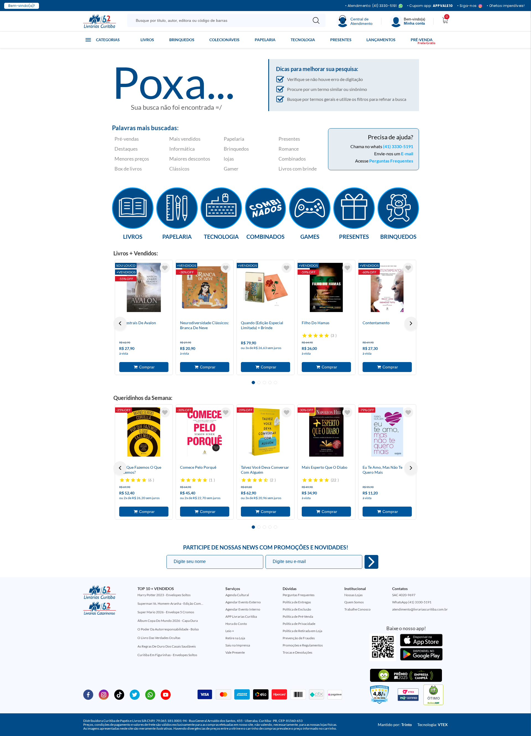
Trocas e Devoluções (297, 652)
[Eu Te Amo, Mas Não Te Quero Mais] (387, 432)
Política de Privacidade (299, 624)
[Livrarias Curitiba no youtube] (166, 694)
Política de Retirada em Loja (302, 631)
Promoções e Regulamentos (303, 645)
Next (411, 323)
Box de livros (128, 169)
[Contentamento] (387, 287)
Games (309, 236)
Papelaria (265, 39)
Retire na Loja (235, 638)
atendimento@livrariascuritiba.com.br (420, 609)
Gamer (231, 169)
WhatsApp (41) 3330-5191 (411, 602)
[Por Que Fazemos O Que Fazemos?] (143, 432)
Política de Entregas (297, 602)
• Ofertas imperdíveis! (506, 5)
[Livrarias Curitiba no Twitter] (135, 694)
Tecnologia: (432, 724)
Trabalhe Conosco (357, 609)
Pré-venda (422, 39)
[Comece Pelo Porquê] (204, 432)
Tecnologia (303, 39)
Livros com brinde (297, 169)
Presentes (341, 39)
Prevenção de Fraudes (299, 638)
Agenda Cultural (237, 595)
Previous (120, 323)
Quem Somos (354, 602)
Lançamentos (380, 39)
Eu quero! (371, 562)
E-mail (407, 153)
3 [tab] (264, 382)
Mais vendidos (185, 139)
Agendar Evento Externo (243, 602)
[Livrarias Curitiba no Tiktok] (119, 694)
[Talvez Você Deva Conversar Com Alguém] (265, 432)
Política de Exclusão (297, 609)
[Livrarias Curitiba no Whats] (150, 694)
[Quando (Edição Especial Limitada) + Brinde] (265, 287)
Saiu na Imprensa (237, 645)
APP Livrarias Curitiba (241, 616)
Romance (288, 149)
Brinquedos (181, 39)
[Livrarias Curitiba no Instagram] (104, 694)
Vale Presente (235, 652)
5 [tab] (275, 382)
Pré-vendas (126, 139)
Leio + (229, 631)
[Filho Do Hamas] (326, 287)
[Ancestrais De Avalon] (143, 287)
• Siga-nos (467, 6)
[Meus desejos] (165, 268)
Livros (147, 39)
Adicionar (143, 367)
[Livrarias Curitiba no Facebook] (88, 694)
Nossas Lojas (353, 595)
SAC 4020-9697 (403, 595)
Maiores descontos (189, 159)
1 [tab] (253, 382)
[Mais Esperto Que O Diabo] (326, 432)
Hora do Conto (236, 624)
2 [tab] (259, 382)
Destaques (126, 149)
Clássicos (179, 169)
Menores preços (131, 159)
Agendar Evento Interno (242, 609)
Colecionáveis (224, 39)
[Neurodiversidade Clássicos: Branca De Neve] (204, 287)
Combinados (292, 159)
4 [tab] (270, 382)
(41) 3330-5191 (398, 146)
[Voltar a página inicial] (99, 20)
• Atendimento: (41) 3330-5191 (371, 6)
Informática (182, 149)
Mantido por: (395, 724)
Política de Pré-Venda (298, 616)
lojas (229, 159)
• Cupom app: (430, 5)
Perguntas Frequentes (391, 160)
